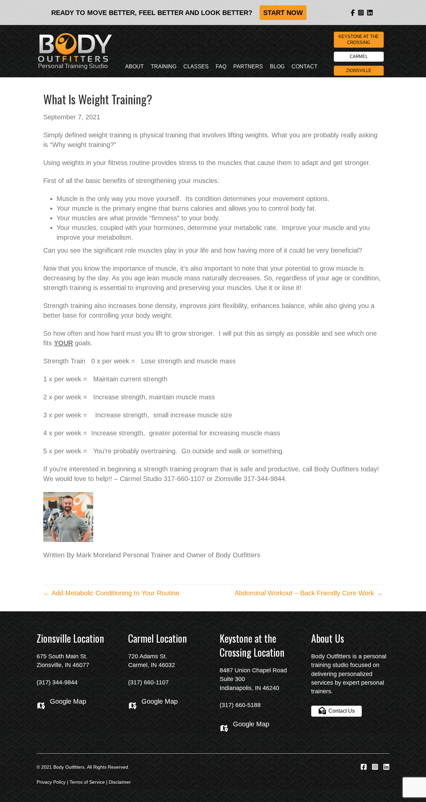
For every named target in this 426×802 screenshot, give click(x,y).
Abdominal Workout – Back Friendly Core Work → (309, 593)
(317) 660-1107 (148, 682)
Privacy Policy (51, 782)
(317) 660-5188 (240, 705)
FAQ (221, 66)
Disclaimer (120, 782)
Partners (248, 66)
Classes (196, 66)
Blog (277, 66)
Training (163, 66)
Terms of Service (87, 782)
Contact (305, 66)
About (134, 66)
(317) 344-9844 (57, 682)
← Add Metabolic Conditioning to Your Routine (111, 593)
